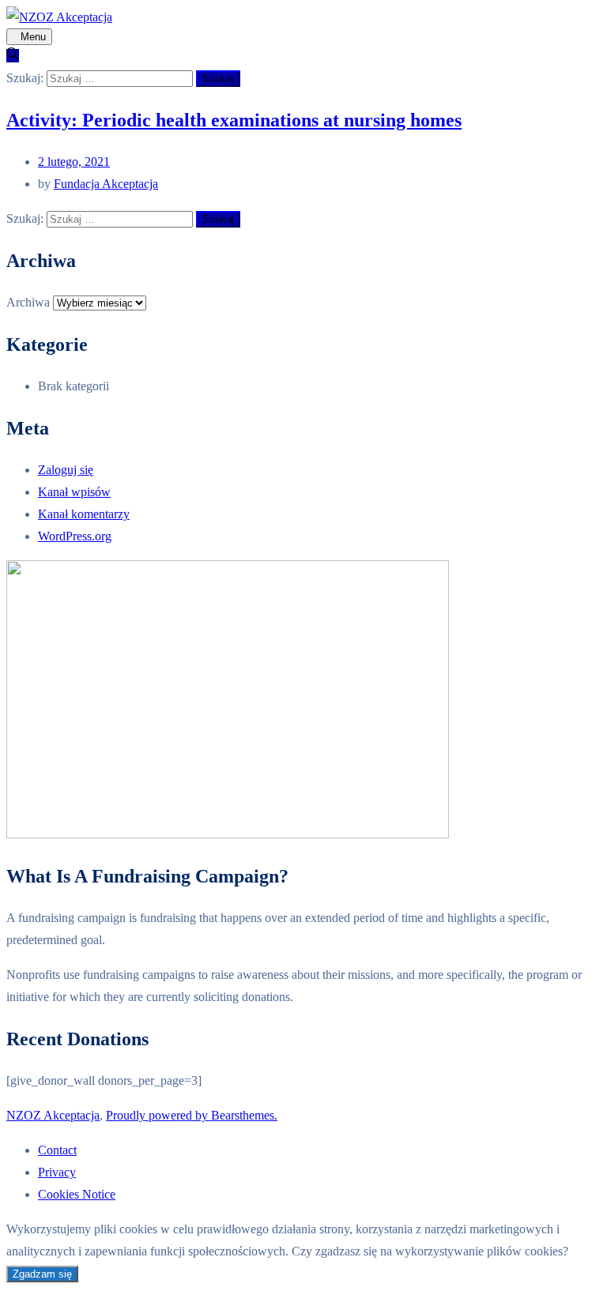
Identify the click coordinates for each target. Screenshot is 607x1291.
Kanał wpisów (74, 492)
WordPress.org (74, 536)
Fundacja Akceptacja (106, 183)
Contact (57, 1150)
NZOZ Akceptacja (53, 1115)
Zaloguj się (65, 469)
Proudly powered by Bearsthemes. (191, 1115)
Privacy (57, 1172)
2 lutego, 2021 (74, 161)
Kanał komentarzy (84, 514)
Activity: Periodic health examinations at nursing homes (234, 120)
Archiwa (28, 302)
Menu (33, 37)
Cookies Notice (76, 1194)
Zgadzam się (42, 1274)
